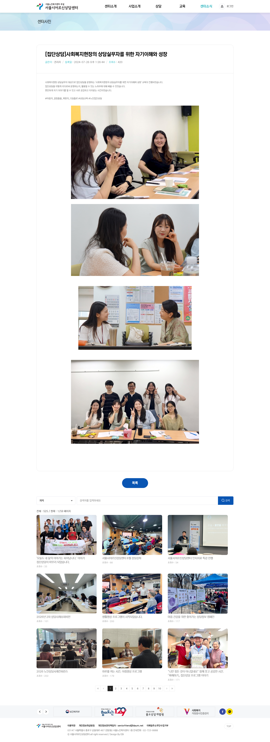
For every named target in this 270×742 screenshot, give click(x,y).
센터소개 (111, 6)
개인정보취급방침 (87, 725)
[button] (40, 712)
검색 (227, 500)
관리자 (57, 62)
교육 (182, 6)
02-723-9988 (150, 730)
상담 (158, 6)
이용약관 (71, 725)
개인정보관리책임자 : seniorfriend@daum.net (120, 725)
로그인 (230, 6)
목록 (135, 483)
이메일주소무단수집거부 (157, 725)
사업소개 (134, 6)
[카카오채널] (229, 711)
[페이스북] (222, 711)
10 (159, 688)
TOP (229, 726)
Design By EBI (117, 734)
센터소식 (206, 6)
